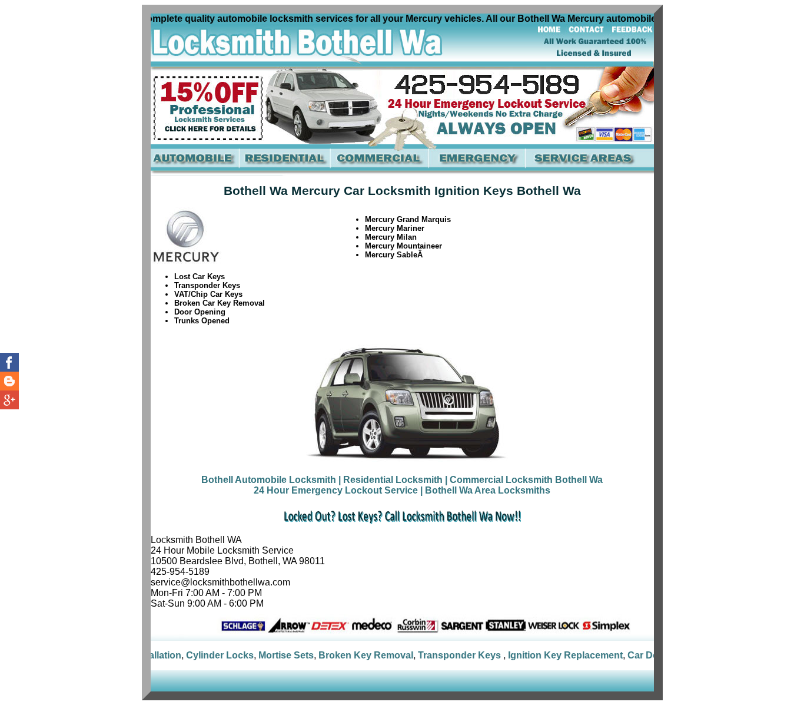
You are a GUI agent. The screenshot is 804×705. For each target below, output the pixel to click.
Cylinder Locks (199, 655)
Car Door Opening (647, 655)
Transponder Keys (440, 655)
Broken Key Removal (345, 655)
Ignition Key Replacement (544, 655)
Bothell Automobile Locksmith (268, 480)
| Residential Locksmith (390, 480)
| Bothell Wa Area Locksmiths (485, 490)
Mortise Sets (265, 655)
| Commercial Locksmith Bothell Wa (524, 480)
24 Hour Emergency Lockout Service (336, 490)
